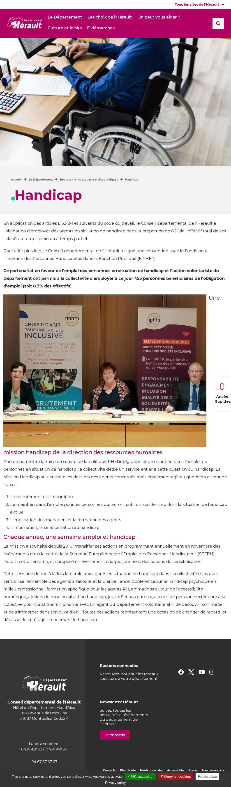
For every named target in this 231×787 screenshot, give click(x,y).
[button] (65, 17)
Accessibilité (175, 770)
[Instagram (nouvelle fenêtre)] (211, 672)
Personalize (207, 776)
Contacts (109, 770)
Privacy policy (115, 783)
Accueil (16, 179)
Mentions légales (151, 770)
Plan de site (128, 770)
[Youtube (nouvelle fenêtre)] (202, 672)
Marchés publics (213, 770)
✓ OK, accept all (140, 776)
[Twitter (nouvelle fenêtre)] (191, 672)
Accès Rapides (223, 399)
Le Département (41, 179)
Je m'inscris (115, 735)
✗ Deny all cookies (175, 776)
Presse (192, 770)
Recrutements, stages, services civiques (89, 179)
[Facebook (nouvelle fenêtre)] (181, 672)
